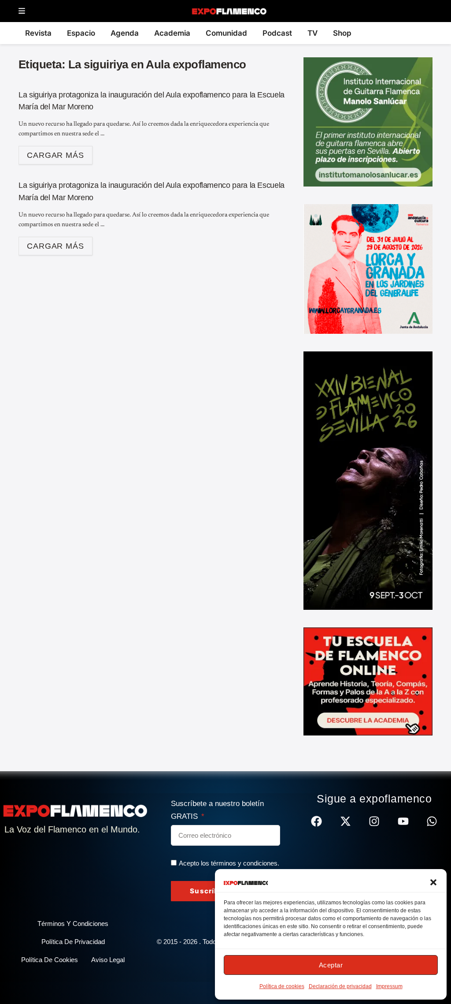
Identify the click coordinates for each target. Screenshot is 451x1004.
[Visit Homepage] (228, 11)
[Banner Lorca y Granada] (368, 268)
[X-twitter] (345, 821)
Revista (38, 33)
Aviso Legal (108, 959)
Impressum (389, 986)
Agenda (125, 33)
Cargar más (59, 153)
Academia (172, 33)
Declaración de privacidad (340, 986)
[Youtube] (403, 821)
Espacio (81, 33)
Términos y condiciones (72, 923)
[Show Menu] (21, 11)
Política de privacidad (73, 941)
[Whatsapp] (431, 821)
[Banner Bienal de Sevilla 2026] (368, 480)
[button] (433, 882)
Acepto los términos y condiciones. (229, 863)
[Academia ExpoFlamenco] (368, 680)
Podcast (277, 33)
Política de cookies (281, 986)
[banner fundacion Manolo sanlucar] (368, 121)
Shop (342, 33)
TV (312, 33)
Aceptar (331, 965)
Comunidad (226, 33)
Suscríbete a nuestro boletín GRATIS (217, 810)
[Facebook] (316, 821)
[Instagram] (374, 821)
